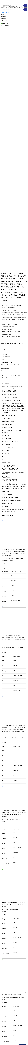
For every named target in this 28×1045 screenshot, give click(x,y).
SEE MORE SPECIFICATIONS (12, 343)
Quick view (7, 1025)
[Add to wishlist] (10, 1025)
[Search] (25, 5)
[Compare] (3, 1025)
